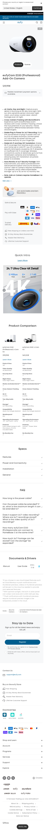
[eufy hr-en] (20, 22)
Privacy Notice (15, 648)
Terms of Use (33, 647)
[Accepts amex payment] (10, 728)
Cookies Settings (16, 810)
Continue (37, 8)
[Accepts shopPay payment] (5, 732)
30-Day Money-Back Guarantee (18, 692)
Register (22, 642)
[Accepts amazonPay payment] (5, 728)
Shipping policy (28, 803)
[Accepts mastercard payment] (31, 728)
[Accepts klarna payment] (21, 732)
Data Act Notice (22, 816)
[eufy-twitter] (13, 778)
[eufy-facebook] (8, 778)
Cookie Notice (13, 813)
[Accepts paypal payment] (36, 728)
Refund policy (15, 806)
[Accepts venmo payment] (10, 732)
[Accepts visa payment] (15, 732)
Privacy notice (29, 806)
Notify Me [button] (23, 827)
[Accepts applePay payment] (15, 728)
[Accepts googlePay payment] (26, 728)
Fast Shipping (11, 689)
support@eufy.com (14, 674)
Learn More (23, 260)
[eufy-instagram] (4, 778)
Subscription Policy (29, 813)
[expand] (40, 93)
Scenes (27, 64)
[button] (41, 3)
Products (18, 64)
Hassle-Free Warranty (14, 696)
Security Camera (11, 611)
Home (5, 611)
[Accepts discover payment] (21, 728)
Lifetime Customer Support (16, 700)
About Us (14, 803)
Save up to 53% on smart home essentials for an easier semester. (21, 17)
